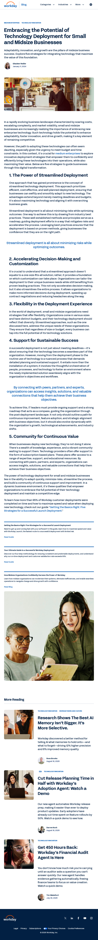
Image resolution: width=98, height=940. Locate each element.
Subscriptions (35, 928)
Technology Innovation (31, 23)
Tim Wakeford (52, 895)
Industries (63, 4)
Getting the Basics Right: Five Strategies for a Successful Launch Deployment (44, 508)
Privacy (24, 928)
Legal (16, 928)
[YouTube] (85, 918)
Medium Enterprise (12, 23)
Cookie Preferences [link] (76, 928)
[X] (65, 918)
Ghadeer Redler (19, 64)
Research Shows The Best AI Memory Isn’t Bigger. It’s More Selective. (66, 723)
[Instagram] (91, 918)
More (77, 4)
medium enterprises (67, 153)
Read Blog (8, 587)
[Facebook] (78, 918)
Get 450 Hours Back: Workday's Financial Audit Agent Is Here (63, 852)
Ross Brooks (51, 758)
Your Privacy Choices (56, 928)
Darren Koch (51, 827)
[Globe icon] (91, 5)
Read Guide (9, 537)
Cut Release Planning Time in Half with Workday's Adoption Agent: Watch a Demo (66, 785)
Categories (45, 4)
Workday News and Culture (70, 711)
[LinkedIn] (72, 918)
